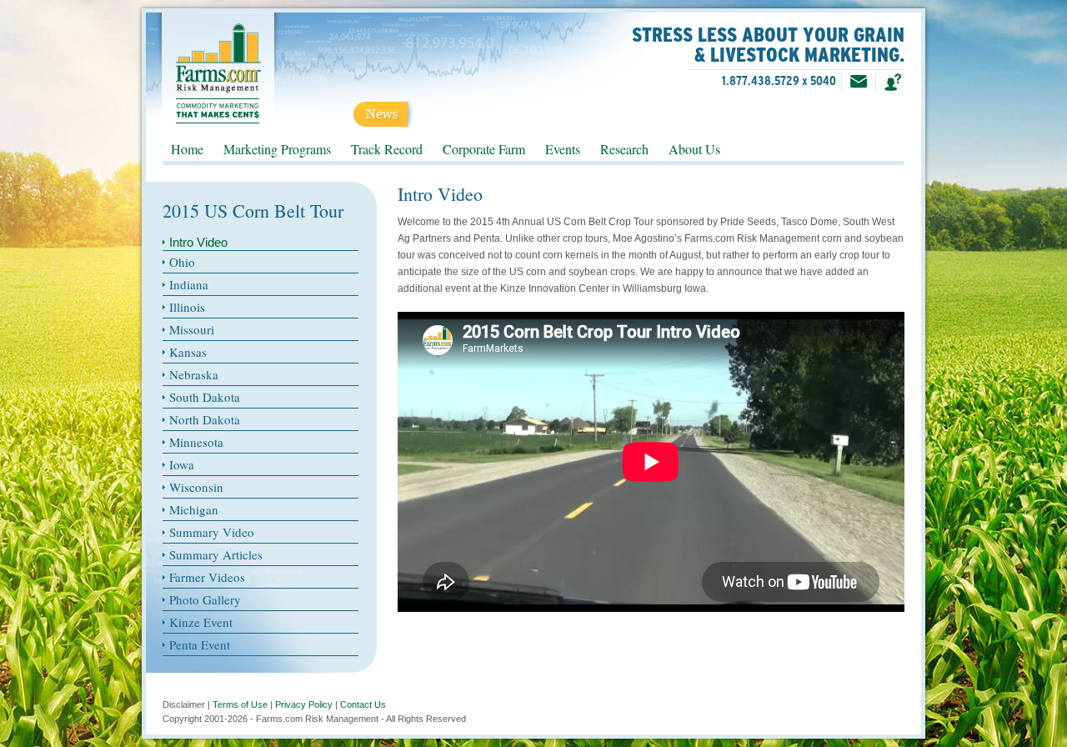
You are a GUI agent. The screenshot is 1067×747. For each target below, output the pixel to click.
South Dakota (204, 397)
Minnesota (196, 442)
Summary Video (211, 532)
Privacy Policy (304, 704)
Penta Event (199, 644)
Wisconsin (196, 487)
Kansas (188, 351)
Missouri (191, 329)
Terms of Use (240, 704)
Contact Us (363, 704)
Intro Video (198, 242)
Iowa (181, 464)
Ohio (182, 261)
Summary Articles (216, 554)
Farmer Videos (207, 577)
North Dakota (204, 419)
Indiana (188, 284)
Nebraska (193, 374)
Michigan (193, 509)
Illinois (187, 306)
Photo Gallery (205, 599)
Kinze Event (201, 622)
